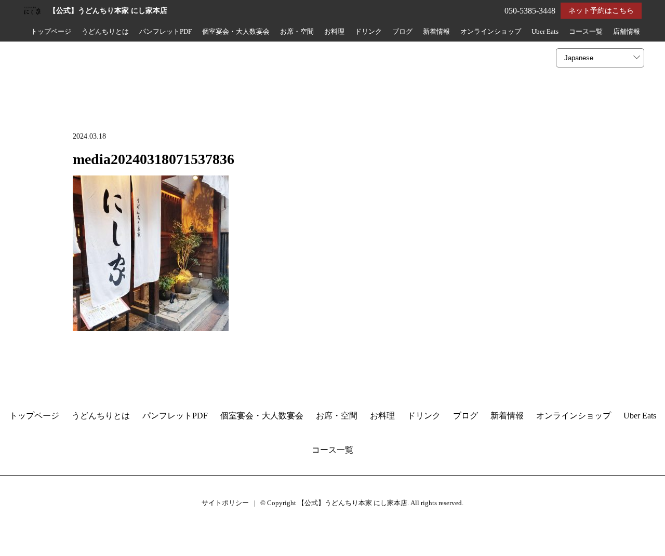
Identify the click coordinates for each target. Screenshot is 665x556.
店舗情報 (626, 31)
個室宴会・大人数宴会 (236, 31)
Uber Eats (544, 31)
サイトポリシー (225, 503)
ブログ (402, 31)
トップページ (51, 31)
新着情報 (436, 31)
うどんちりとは (105, 31)
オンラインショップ (490, 31)
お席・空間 (297, 31)
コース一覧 (586, 31)
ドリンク (368, 31)
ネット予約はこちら (601, 11)
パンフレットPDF (165, 31)
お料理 (334, 31)
